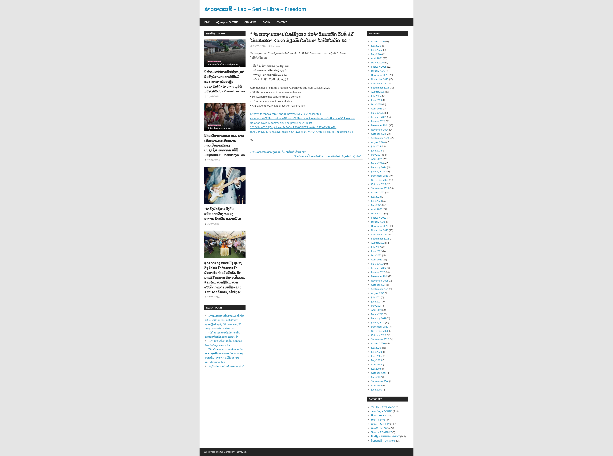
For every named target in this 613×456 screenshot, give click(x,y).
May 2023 (376, 205)
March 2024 (377, 163)
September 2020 (380, 339)
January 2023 (378, 221)
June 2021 (376, 301)
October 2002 (378, 372)
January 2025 (378, 121)
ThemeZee (240, 451)
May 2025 (376, 104)
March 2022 (377, 263)
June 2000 (376, 389)
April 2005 (376, 364)
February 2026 (378, 66)
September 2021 (379, 288)
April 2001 (376, 385)
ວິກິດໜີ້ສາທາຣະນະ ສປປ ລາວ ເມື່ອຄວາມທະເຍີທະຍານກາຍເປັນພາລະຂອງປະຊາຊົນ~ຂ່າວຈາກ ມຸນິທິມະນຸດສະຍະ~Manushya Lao (224, 145)
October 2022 (378, 234)
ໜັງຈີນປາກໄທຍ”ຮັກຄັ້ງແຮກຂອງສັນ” (226, 366)
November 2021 (379, 280)
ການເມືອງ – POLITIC (216, 33)
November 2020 (380, 330)
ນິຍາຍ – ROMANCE (381, 432)
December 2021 (379, 276)
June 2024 (376, 150)
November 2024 (380, 129)
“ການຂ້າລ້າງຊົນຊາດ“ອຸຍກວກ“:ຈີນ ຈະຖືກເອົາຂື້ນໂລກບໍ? (279, 151)
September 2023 (380, 188)
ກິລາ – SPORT (378, 415)
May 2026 (376, 54)
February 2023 (378, 217)
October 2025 (378, 83)
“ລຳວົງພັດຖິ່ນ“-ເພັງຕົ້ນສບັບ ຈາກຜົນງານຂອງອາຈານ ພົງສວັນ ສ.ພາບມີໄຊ (223, 214)
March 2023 (377, 213)
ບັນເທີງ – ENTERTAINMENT (385, 436)
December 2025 (379, 75)
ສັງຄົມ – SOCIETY (380, 423)
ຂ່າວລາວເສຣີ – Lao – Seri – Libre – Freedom (255, 9)
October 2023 (378, 184)
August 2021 (377, 293)
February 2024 (378, 167)
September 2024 (380, 137)
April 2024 (376, 158)
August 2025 (378, 91)
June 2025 (376, 100)
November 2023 (379, 180)
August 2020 (378, 343)
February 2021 (378, 318)
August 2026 (378, 41)
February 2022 (378, 268)
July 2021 (375, 297)
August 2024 (378, 142)
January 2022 (378, 272)
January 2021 (377, 322)
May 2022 (376, 255)
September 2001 (380, 381)
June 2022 (376, 251)
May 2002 (376, 377)
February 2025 (378, 117)
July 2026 (376, 45)
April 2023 (376, 209)
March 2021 (377, 314)
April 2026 (376, 58)
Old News (250, 22)
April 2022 (376, 259)
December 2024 (379, 125)
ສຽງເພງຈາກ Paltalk (227, 22)
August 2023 (378, 192)
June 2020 (376, 351)
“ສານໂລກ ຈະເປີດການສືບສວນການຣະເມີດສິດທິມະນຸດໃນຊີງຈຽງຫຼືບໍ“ (327, 156)
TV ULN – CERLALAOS (383, 407)
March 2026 (377, 62)
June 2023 (376, 200)
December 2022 (379, 226)
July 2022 (376, 247)
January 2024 (378, 171)
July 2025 (376, 96)
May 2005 (376, 360)
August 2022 (378, 242)
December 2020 (379, 326)
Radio (266, 22)
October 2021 (378, 284)
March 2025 (377, 112)
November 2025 (380, 79)
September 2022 (380, 238)
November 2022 (379, 230)
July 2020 (376, 347)
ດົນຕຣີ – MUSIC (379, 428)
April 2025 (376, 108)
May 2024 (376, 154)
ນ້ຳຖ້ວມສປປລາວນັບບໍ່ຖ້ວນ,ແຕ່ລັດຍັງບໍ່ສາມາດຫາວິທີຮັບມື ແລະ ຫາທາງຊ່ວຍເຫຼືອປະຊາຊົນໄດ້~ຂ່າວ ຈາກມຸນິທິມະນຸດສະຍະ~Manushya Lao (224, 81)
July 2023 (376, 196)
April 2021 (376, 309)
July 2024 (376, 146)
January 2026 (378, 70)
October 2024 (378, 133)
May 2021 (376, 305)
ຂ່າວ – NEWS (378, 419)
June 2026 (376, 49)
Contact (281, 22)
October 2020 (378, 335)
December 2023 (379, 175)
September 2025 (380, 87)
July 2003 (376, 368)
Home (206, 22)
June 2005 (376, 356)
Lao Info (275, 46)
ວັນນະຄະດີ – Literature (383, 440)
